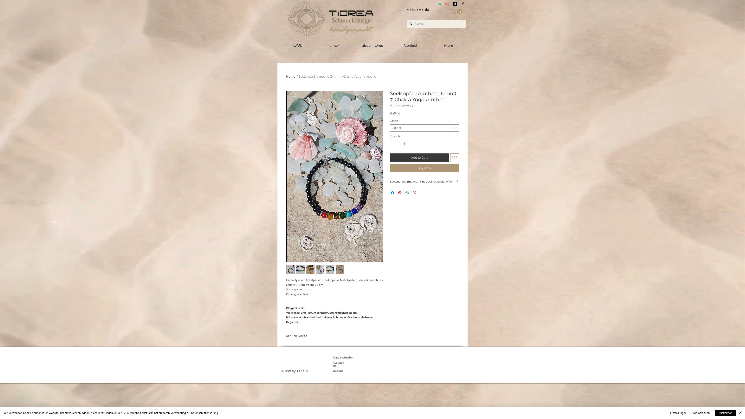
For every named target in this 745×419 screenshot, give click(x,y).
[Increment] (404, 143)
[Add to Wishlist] (454, 157)
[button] (457, 11)
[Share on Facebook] (392, 192)
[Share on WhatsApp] (407, 192)
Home (290, 76)
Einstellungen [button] (678, 413)
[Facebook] (463, 4)
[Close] (740, 413)
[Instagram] (447, 4)
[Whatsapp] (440, 4)
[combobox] (424, 128)
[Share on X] (414, 192)
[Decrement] (393, 143)
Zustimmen (725, 413)
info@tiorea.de (417, 10)
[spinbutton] (398, 143)
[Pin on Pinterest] (400, 192)
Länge (395, 120)
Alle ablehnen (701, 413)
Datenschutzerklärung (204, 413)
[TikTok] (455, 4)
